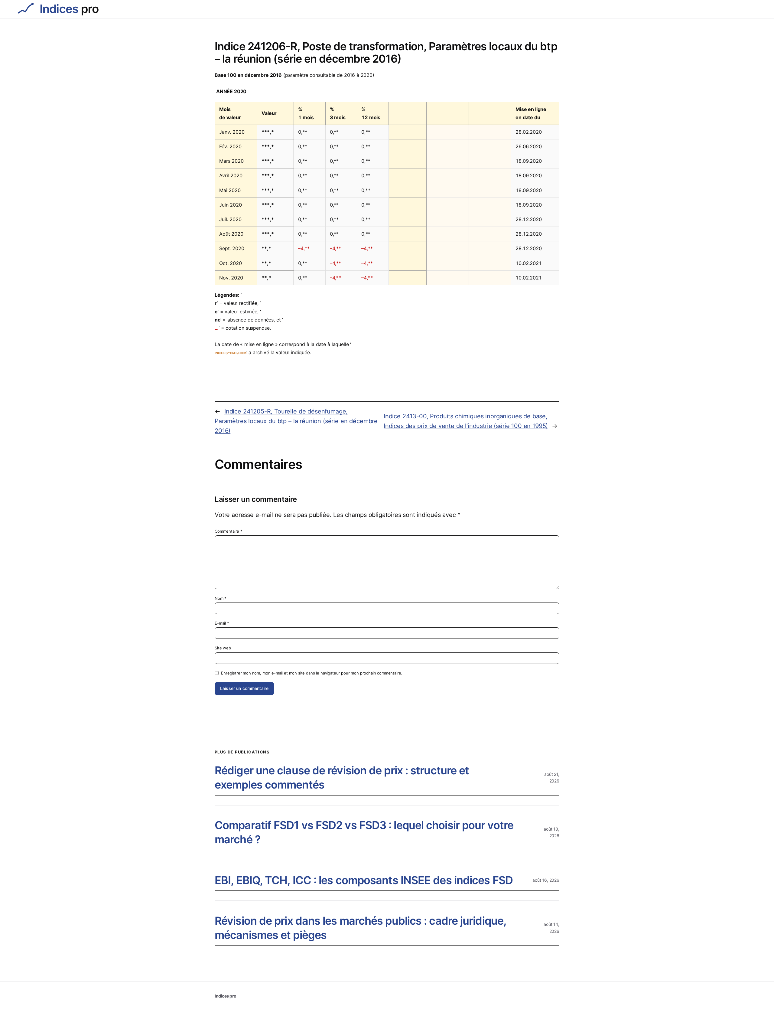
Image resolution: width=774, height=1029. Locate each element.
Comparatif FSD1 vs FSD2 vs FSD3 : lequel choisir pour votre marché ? (364, 832)
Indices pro (225, 995)
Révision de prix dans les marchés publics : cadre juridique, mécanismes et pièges (360, 928)
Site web (223, 647)
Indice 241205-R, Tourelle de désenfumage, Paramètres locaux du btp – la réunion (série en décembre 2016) (296, 421)
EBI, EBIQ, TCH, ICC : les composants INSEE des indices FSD (364, 880)
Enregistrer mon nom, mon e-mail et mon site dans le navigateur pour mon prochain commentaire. (311, 673)
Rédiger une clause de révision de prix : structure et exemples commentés (342, 777)
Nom (220, 598)
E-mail (222, 623)
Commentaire (228, 531)
